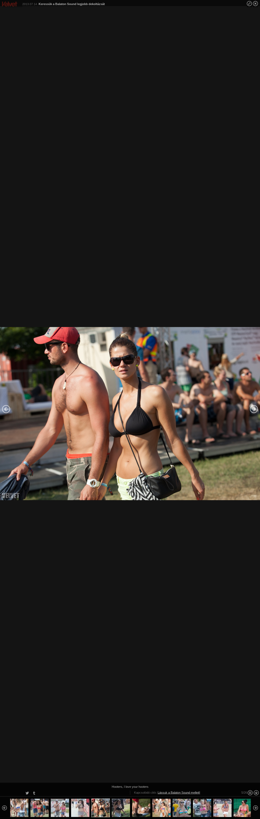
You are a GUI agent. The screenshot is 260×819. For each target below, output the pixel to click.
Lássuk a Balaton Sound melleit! (179, 792)
